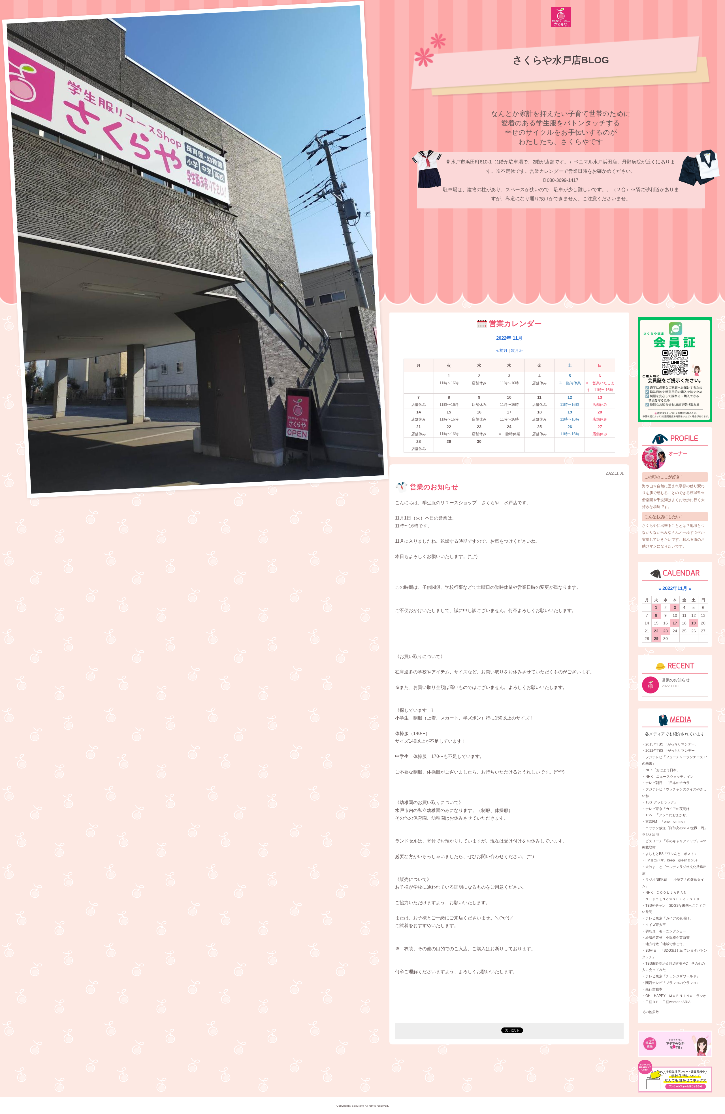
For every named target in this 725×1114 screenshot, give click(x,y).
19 (693, 623)
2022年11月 (674, 588)
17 (675, 623)
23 (665, 631)
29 (656, 638)
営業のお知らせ (433, 487)
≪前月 (502, 350)
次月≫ (517, 350)
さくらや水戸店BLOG (561, 60)
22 (656, 631)
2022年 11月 (509, 338)
